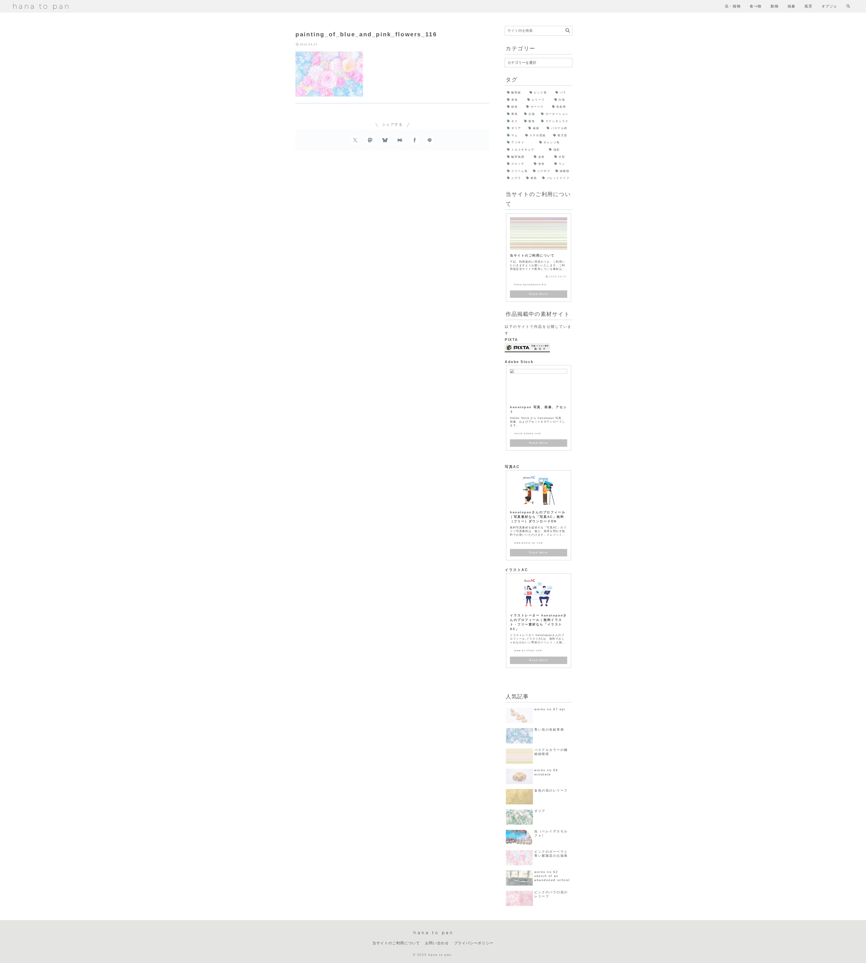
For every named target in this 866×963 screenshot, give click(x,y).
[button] (568, 30)
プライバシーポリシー (474, 943)
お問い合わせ (437, 943)
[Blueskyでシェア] (384, 140)
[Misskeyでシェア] (399, 140)
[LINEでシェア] (429, 140)
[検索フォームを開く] (848, 6)
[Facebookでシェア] (414, 140)
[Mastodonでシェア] (370, 140)
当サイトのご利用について (396, 943)
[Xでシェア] (355, 140)
